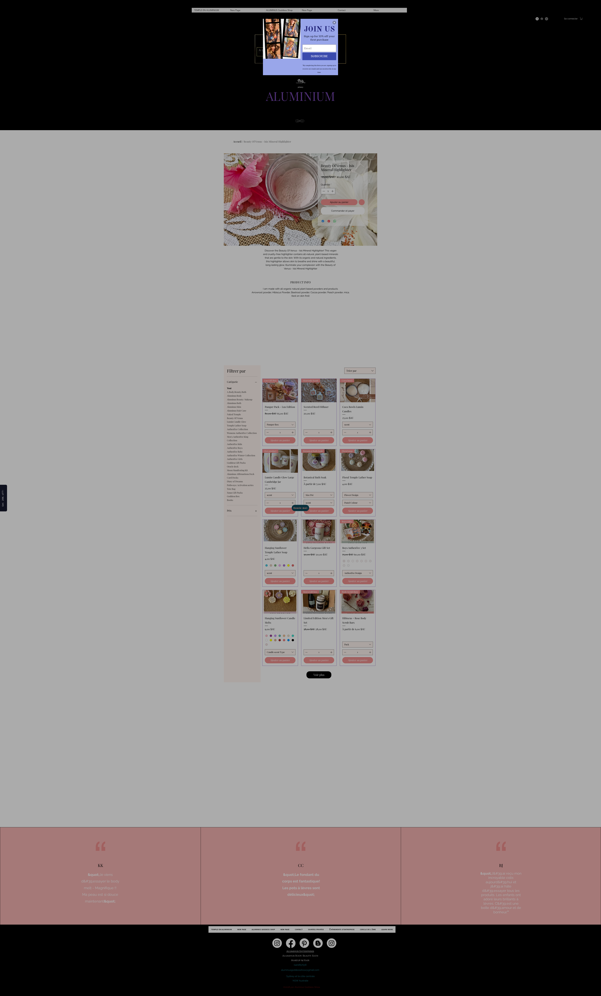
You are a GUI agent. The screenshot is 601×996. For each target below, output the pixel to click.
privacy (300, 87)
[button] (334, 22)
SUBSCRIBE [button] (319, 56)
